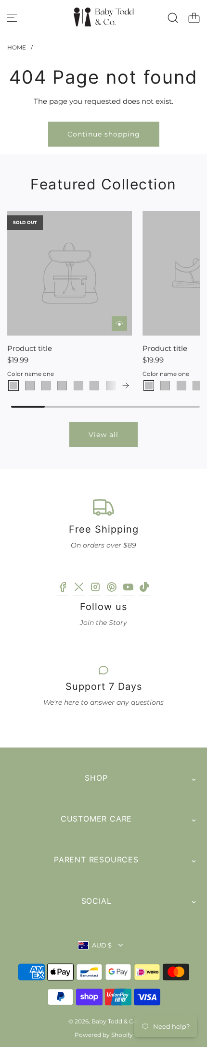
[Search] (172, 17)
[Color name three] (46, 385)
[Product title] (69, 273)
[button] (125, 385)
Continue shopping (103, 134)
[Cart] (194, 17)
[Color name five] (78, 385)
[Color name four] (62, 385)
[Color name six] (94, 385)
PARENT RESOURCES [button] (96, 859)
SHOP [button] (96, 778)
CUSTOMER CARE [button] (96, 818)
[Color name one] (13, 385)
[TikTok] (144, 588)
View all (103, 434)
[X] (79, 588)
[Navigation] (12, 18)
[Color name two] (30, 385)
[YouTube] (128, 588)
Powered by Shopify (104, 1034)
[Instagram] (95, 588)
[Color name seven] (111, 385)
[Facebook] (62, 588)
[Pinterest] (111, 588)
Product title (29, 348)
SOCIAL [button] (96, 901)
